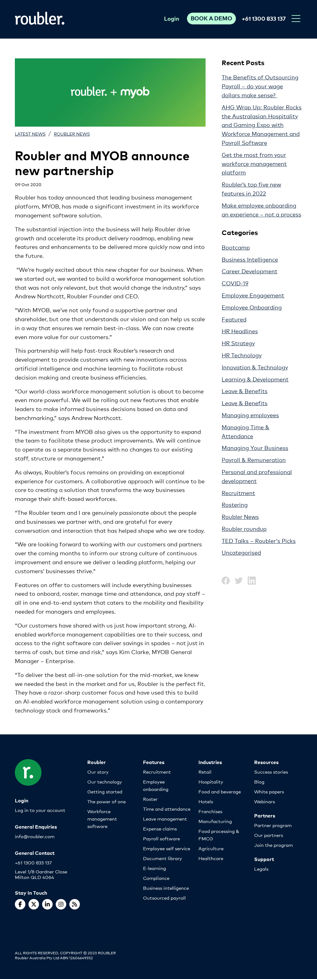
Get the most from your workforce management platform (254, 163)
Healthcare (210, 858)
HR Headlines (240, 330)
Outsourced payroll (164, 898)
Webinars (264, 801)
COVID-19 (235, 283)
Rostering (235, 504)
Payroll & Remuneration (254, 459)
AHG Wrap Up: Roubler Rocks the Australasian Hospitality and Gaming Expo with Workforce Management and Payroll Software (262, 124)
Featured (234, 319)
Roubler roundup (244, 528)
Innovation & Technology (255, 367)
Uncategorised (241, 552)
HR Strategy (238, 343)
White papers (269, 791)
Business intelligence (166, 888)
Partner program (273, 825)
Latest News (30, 134)
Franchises (210, 811)
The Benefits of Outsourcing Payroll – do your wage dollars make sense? (260, 86)
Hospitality (210, 781)
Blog (259, 781)
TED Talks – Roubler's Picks (259, 540)
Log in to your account (40, 810)
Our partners (268, 835)
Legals (261, 869)
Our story (98, 772)
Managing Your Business (255, 447)
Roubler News (72, 134)
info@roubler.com (34, 836)
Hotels (205, 801)
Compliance (156, 878)
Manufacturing (215, 821)
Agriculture (211, 848)
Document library (162, 858)
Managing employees (250, 414)
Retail (204, 772)
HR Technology (242, 355)
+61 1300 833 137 (264, 18)
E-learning (154, 868)
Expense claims (160, 828)
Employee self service (166, 848)
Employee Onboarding (252, 307)
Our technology (104, 781)
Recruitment (238, 492)
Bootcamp (236, 247)
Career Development (249, 271)
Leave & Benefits (244, 390)
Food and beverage (219, 791)
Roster (150, 799)
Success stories (271, 772)
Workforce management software (102, 818)
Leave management (165, 818)
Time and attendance (166, 809)
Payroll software (161, 838)
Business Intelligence (250, 259)
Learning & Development (255, 379)
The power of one (106, 801)
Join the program (273, 845)
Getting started (104, 791)
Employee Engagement (253, 295)
